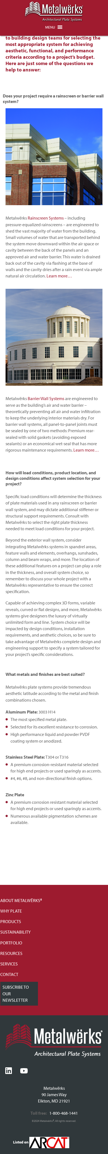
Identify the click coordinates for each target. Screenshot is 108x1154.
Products (10, 921)
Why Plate (11, 911)
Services (9, 964)
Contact (9, 974)
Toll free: (38, 1113)
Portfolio (11, 943)
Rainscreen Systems (46, 218)
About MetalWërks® (21, 900)
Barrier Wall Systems (46, 398)
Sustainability (15, 932)
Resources (11, 953)
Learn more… (59, 276)
